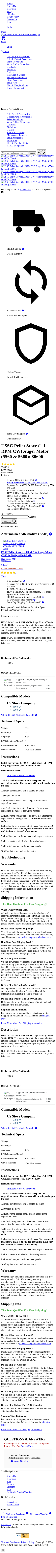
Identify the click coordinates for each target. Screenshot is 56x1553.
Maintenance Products (17, 77)
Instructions (6, 610)
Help (9, 1481)
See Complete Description (19, 509)
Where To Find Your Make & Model (18, 715)
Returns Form (13, 1504)
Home (9, 3)
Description (6, 607)
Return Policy (13, 16)
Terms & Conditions (10, 1542)
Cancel (32, 153)
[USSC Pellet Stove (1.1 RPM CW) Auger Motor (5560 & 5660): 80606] (28, 158)
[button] (8, 464)
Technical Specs (38, 607)
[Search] (41, 151)
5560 (17, 706)
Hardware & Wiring (16, 75)
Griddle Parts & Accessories (19, 59)
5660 (17, 709)
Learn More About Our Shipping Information (21, 1023)
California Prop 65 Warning (19, 1492)
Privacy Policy (27, 1542)
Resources (11, 9)
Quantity (32, 517)
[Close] (3, 1550)
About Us (11, 6)
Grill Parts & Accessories (18, 56)
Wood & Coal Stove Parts (18, 64)
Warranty (16, 610)
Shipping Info (27, 610)
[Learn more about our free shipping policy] (23, 249)
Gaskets (10, 72)
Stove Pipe (12, 82)
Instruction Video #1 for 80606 (21, 775)
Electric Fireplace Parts (17, 85)
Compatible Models (21, 607)
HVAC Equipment (15, 88)
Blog (9, 22)
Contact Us (12, 19)
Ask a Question (21, 1461)
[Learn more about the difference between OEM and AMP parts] (50, 534)
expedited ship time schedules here (35, 937)
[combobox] (14, 152)
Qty (9, 514)
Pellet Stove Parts (15, 61)
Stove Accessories (15, 80)
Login (9, 27)
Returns (10, 1484)
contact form (27, 1446)
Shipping (11, 14)
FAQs (9, 11)
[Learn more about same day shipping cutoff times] (27, 433)
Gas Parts (11, 67)
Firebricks (11, 69)
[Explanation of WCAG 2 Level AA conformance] (22, 1537)
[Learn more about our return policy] (23, 310)
